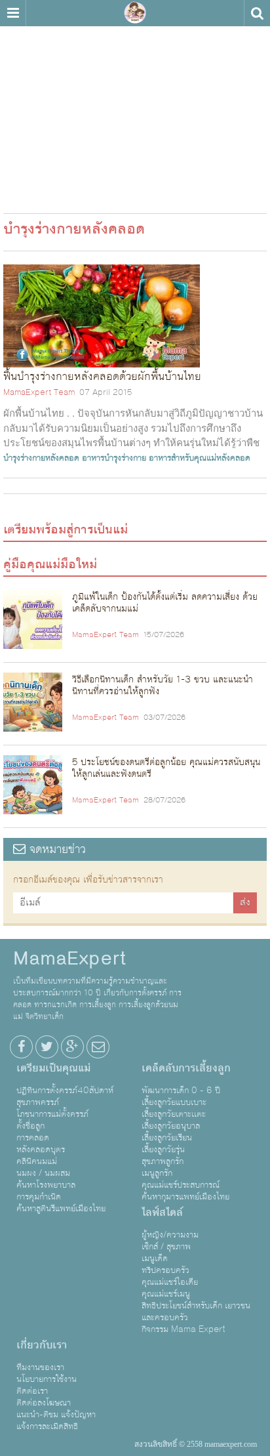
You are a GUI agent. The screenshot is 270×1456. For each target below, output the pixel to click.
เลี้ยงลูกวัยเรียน (167, 1138)
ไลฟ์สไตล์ (162, 1212)
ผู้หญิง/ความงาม (170, 1235)
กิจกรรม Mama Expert (183, 1329)
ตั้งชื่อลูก (30, 1126)
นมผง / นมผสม (43, 1173)
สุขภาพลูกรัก (162, 1161)
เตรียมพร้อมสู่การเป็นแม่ (65, 529)
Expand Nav (13, 13)
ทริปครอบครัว (165, 1270)
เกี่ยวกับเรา (41, 1345)
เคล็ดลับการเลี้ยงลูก (186, 1068)
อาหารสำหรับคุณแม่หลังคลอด (199, 458)
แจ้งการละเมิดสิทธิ (47, 1426)
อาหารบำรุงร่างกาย (114, 458)
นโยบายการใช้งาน (46, 1379)
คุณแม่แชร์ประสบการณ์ (181, 1185)
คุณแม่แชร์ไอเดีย (170, 1282)
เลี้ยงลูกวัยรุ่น (163, 1149)
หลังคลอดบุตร (40, 1149)
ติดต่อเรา (32, 1391)
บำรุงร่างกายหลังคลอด (41, 458)
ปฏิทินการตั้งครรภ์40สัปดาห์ (64, 1090)
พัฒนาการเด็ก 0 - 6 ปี (181, 1090)
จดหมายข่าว (56, 849)
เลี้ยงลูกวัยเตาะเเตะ (174, 1114)
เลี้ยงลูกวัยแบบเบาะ (174, 1102)
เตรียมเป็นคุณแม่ (53, 1068)
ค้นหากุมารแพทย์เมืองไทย (185, 1197)
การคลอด (32, 1138)
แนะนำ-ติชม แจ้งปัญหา (56, 1415)
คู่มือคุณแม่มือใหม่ (50, 564)
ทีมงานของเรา (40, 1367)
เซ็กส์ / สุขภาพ (166, 1247)
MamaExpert (135, 13)
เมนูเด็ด (155, 1258)
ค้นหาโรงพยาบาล (45, 1185)
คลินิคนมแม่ (36, 1161)
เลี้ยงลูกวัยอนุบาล (171, 1126)
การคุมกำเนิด (38, 1197)
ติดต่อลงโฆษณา (43, 1403)
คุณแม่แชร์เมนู (166, 1294)
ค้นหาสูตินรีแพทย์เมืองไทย (61, 1209)
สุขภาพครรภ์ (37, 1102)
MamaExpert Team (39, 392)
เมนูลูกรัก (157, 1173)
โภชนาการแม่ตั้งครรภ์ (52, 1114)
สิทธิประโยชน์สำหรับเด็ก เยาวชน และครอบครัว (196, 1311)
